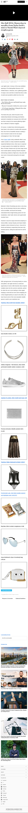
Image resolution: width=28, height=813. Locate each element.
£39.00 (23, 462)
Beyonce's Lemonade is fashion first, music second (14, 106)
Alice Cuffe (9, 34)
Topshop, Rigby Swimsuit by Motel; (11, 462)
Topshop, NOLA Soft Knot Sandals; (11, 302)
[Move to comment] (17, 39)
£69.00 (22, 302)
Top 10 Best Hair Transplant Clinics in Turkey (11, 688)
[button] (25, 179)
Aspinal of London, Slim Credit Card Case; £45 (14, 398)
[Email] (15, 39)
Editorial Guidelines (20, 598)
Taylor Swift (7, 139)
